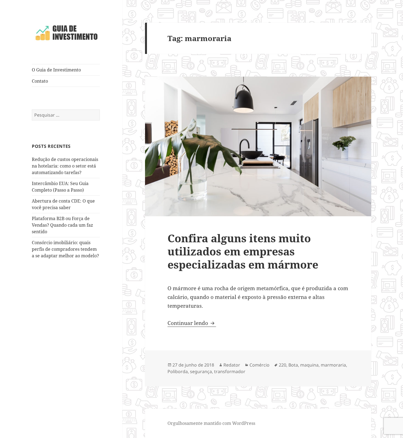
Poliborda (178, 371)
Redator (231, 365)
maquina (309, 365)
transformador (229, 371)
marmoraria (333, 365)
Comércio (259, 365)
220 (282, 365)
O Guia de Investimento (56, 70)
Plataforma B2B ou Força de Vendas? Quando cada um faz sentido (62, 225)
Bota (293, 365)
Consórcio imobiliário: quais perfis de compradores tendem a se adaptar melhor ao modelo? (65, 249)
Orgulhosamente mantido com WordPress (211, 423)
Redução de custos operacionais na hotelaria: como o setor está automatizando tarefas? (65, 165)
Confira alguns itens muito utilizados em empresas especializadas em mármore (243, 251)
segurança (201, 371)
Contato (40, 81)
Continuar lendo (192, 323)
